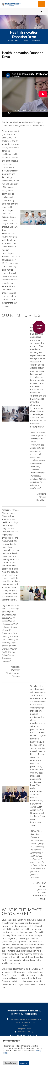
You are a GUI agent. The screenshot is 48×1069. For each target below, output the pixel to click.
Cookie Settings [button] (10, 1063)
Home (10, 41)
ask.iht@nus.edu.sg (25, 1032)
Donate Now (39, 327)
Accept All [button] (23, 1063)
